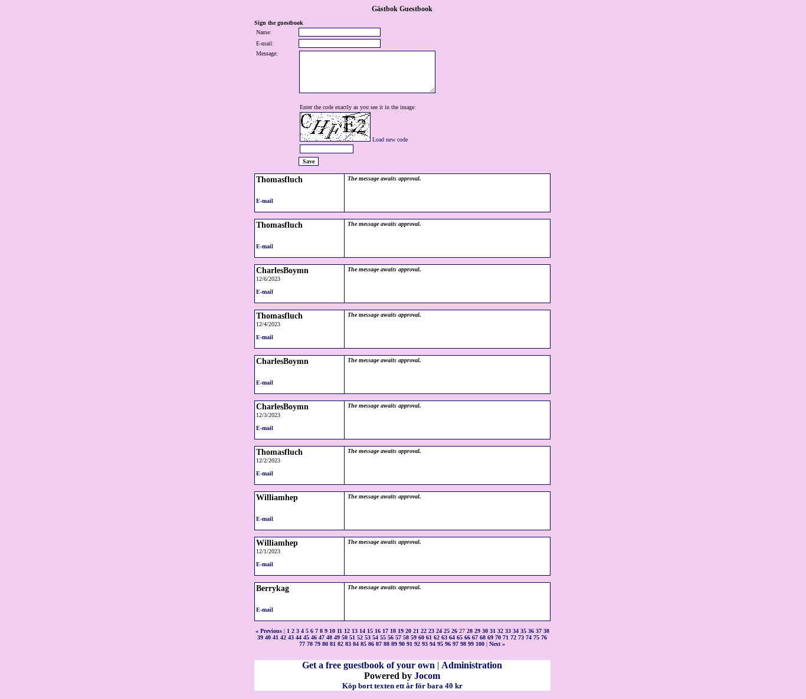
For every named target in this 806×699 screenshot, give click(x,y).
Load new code (390, 139)
